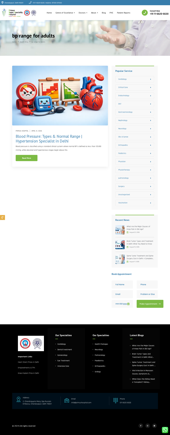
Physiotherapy (124, 170)
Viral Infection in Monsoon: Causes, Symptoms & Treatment (142, 372)
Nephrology (122, 120)
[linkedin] (154, 425)
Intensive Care (63, 366)
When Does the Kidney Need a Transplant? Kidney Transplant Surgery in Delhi (143, 381)
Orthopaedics (100, 366)
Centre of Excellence (64, 12)
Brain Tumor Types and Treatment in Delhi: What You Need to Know (140, 242)
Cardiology (122, 79)
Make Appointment (148, 303)
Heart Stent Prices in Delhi (28, 362)
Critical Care (123, 87)
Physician (122, 161)
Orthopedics (123, 145)
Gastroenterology (125, 112)
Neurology (122, 128)
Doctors (82, 12)
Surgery (121, 186)
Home (49, 12)
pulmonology (123, 178)
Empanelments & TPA (27, 367)
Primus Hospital (22, 131)
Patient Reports (123, 12)
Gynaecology (62, 355)
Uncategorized (124, 194)
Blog (104, 12)
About (93, 12)
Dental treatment (64, 349)
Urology (98, 371)
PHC (111, 12)
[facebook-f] (141, 425)
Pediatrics (122, 153)
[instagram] (147, 425)
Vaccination (122, 202)
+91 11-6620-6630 (159, 14)
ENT (119, 104)
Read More (26, 158)
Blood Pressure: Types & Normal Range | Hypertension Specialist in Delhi (49, 139)
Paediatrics (99, 360)
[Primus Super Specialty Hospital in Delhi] (19, 13)
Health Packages (101, 344)
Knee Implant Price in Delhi (28, 373)
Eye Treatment (63, 360)
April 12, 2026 (36, 131)
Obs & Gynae (123, 137)
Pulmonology (100, 355)
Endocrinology (123, 95)
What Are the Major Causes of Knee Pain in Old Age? (138, 227)
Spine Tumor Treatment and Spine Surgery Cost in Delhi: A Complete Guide (140, 257)
